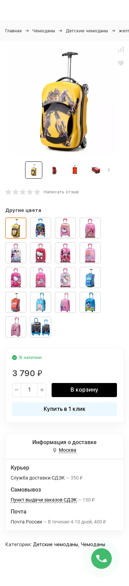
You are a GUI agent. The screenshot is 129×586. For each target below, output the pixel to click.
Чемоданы (43, 30)
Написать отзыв (61, 191)
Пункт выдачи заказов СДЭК (44, 500)
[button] (109, 170)
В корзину (84, 389)
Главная (13, 30)
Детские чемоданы (87, 30)
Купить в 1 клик (65, 409)
